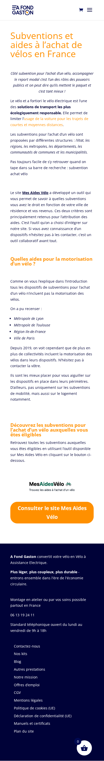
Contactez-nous (27, 646)
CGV (17, 692)
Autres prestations (29, 669)
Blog (17, 661)
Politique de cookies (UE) (34, 708)
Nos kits (20, 653)
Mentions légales (28, 700)
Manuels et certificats (32, 723)
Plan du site (24, 731)
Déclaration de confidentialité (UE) (42, 715)
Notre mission (26, 677)
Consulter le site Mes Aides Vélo (52, 513)
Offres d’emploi (27, 684)
